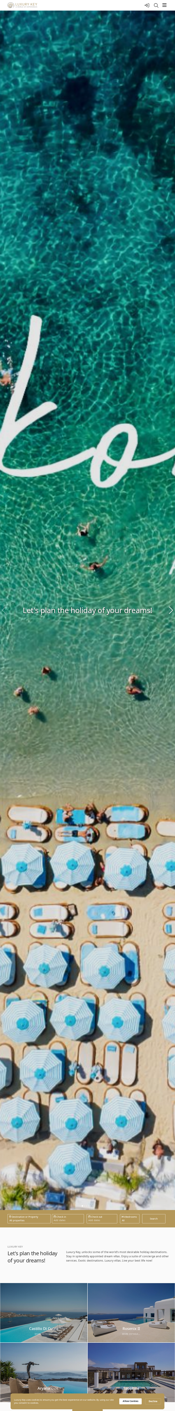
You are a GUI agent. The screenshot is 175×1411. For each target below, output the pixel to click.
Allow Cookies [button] (130, 1401)
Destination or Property (25, 1216)
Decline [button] (153, 1401)
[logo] (75, 5)
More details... (44, 1334)
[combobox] (9, 1220)
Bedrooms (131, 1216)
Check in (61, 1216)
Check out (96, 1216)
